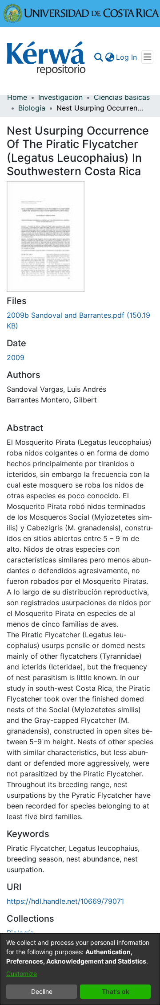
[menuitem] (109, 57)
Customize (21, 973)
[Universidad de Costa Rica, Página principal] (81, 12)
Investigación (60, 97)
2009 (15, 357)
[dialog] (80, 969)
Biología (31, 107)
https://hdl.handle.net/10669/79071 (65, 901)
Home (17, 97)
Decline (41, 991)
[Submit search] (98, 57)
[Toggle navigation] (147, 57)
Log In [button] (127, 57)
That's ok (115, 991)
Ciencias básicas (122, 97)
